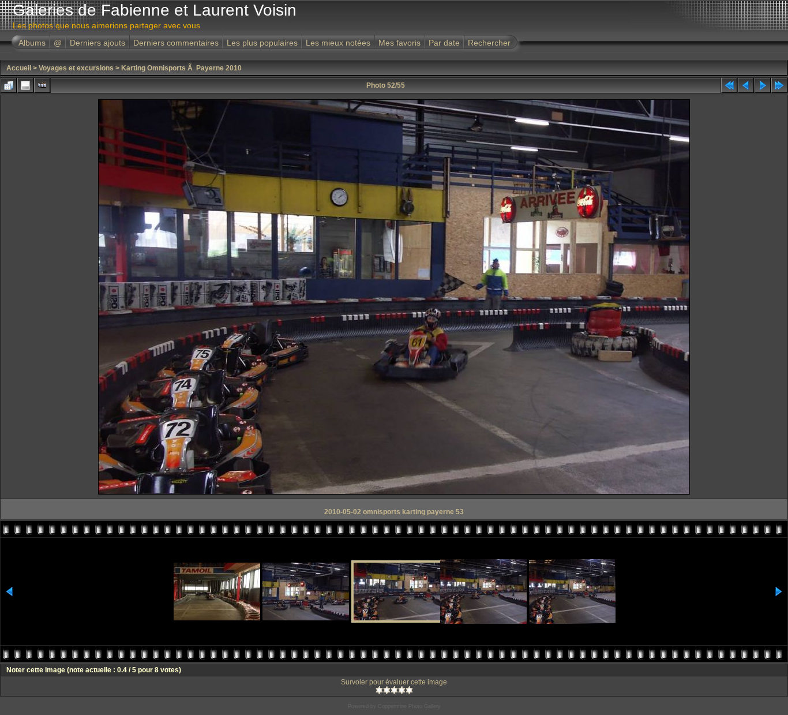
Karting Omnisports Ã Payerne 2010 (181, 68)
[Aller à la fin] (779, 85)
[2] (387, 690)
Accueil (18, 68)
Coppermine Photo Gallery (409, 706)
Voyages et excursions (76, 68)
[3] (394, 690)
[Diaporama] (42, 85)
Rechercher (489, 42)
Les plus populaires (262, 42)
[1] (379, 690)
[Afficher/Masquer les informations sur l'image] (25, 85)
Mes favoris (399, 42)
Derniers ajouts (97, 42)
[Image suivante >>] (763, 85)
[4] (402, 690)
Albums (32, 42)
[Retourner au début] (729, 85)
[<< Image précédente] (746, 85)
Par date (444, 42)
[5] (409, 690)
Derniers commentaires (176, 42)
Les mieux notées (338, 42)
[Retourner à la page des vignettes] (9, 85)
